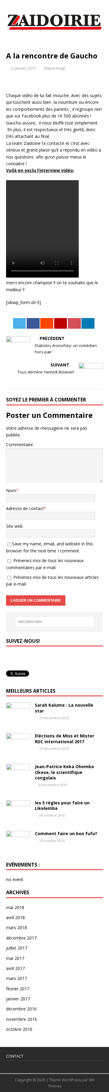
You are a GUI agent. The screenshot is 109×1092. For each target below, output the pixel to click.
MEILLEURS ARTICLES (30, 691)
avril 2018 (15, 917)
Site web (14, 526)
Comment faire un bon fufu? (66, 833)
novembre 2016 (21, 1019)
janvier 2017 (18, 999)
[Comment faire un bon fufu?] (18, 845)
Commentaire (19, 444)
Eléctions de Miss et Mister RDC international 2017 (64, 738)
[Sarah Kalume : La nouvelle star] (18, 717)
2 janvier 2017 (23, 68)
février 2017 (17, 989)
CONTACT (14, 1056)
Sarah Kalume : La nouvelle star (64, 707)
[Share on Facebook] (33, 323)
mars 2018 (16, 927)
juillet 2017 (16, 948)
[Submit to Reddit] (46, 323)
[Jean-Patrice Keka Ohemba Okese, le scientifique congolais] (18, 779)
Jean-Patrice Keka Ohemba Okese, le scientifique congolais (64, 772)
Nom (11, 490)
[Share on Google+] (60, 323)
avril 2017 (15, 968)
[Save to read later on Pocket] (74, 323)
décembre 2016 (21, 1009)
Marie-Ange (54, 68)
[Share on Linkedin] (87, 323)
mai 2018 (15, 907)
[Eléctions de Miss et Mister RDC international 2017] (18, 748)
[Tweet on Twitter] (19, 323)
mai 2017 (15, 958)
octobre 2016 (19, 1029)
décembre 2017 (21, 938)
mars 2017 (16, 978)
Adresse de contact (25, 508)
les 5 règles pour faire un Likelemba (62, 805)
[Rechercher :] (54, 622)
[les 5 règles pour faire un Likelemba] (18, 814)
